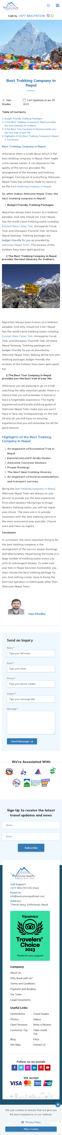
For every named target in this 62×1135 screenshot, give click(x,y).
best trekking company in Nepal (31, 186)
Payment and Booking (23, 989)
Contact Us (39, 1044)
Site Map (15, 1044)
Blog (13, 1039)
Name (10, 648)
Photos (14, 1019)
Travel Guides (41, 1013)
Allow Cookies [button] (31, 1129)
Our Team (16, 994)
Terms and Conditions (22, 983)
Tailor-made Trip (40, 1032)
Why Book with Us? (21, 978)
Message (11, 708)
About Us (15, 972)
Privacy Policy (33, 1122)
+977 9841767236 (32, 16)
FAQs (36, 1039)
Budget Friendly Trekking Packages (23, 118)
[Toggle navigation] (56, 5)
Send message (20, 741)
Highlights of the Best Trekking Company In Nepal (31, 136)
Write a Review (42, 1024)
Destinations (17, 1013)
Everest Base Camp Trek (17, 226)
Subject (11, 693)
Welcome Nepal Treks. (16, 244)
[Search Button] (48, 5)
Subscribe (31, 847)
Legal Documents (20, 999)
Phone (10, 678)
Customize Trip (19, 1030)
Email (9, 663)
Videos (37, 1019)
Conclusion (12, 139)
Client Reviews (18, 1024)
